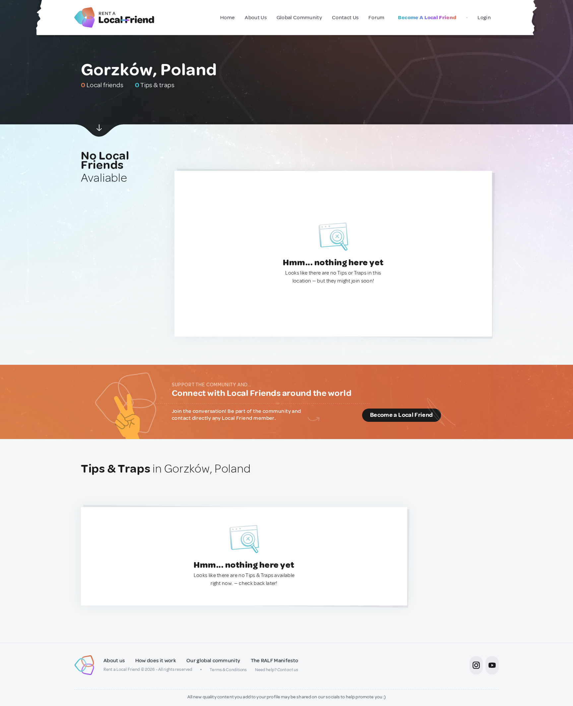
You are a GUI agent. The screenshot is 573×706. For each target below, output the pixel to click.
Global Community (299, 17)
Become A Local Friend (427, 17)
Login (484, 17)
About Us (256, 17)
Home (227, 17)
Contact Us (345, 17)
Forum (376, 17)
